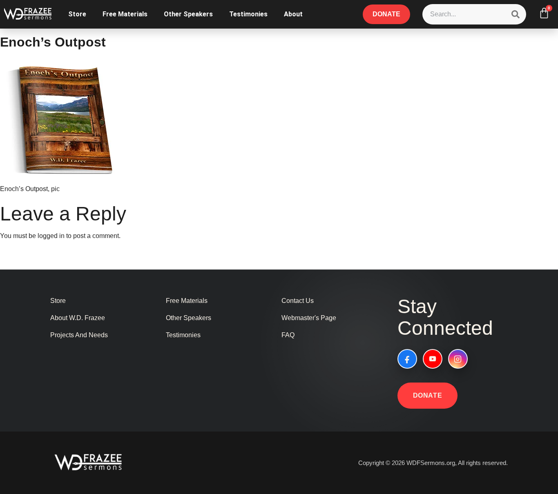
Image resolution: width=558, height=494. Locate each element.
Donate (427, 395)
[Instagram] (458, 359)
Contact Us (297, 300)
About (293, 14)
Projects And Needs (79, 335)
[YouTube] (432, 359)
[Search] (515, 14)
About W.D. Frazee (77, 317)
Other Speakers (188, 14)
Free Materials (125, 14)
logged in (51, 235)
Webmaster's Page (308, 317)
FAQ (288, 335)
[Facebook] (407, 359)
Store (77, 14)
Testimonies (248, 14)
